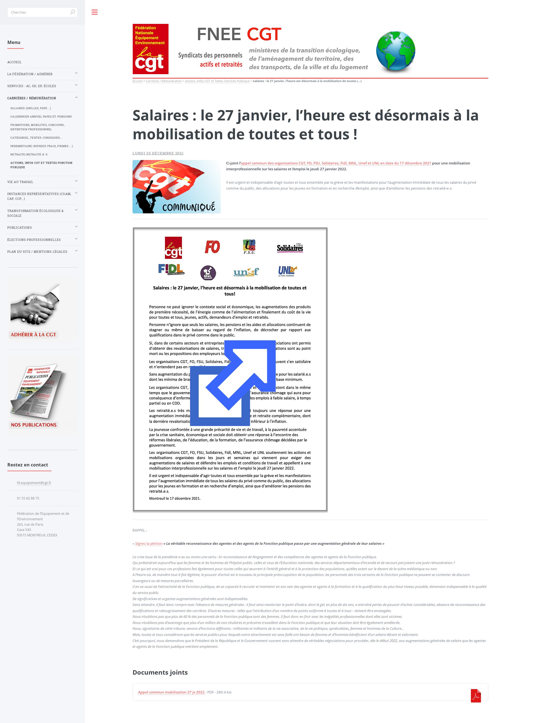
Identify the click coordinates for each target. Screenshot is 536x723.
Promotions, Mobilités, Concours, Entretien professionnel (37, 127)
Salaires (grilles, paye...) (30, 108)
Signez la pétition (149, 543)
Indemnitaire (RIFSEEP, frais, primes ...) (41, 146)
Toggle (95, 12)
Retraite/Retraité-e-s (29, 154)
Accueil (138, 81)
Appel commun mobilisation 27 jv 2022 (171, 692)
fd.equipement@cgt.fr (34, 482)
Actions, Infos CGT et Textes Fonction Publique (217, 81)
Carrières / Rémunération (164, 81)
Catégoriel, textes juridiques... (36, 137)
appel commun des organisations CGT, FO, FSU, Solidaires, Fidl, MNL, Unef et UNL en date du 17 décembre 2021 (336, 162)
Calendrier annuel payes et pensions (41, 116)
